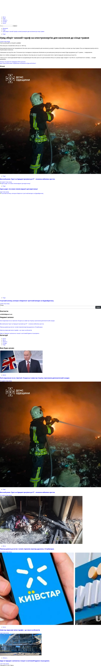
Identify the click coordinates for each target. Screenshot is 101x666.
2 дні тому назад (4, 633)
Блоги (4, 23)
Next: (18, 63)
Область (5, 20)
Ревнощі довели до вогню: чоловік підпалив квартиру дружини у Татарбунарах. (21, 327)
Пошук (2, 305)
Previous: (12, 62)
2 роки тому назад (5, 41)
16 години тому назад (6, 182)
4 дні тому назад (4, 192)
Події (4, 18)
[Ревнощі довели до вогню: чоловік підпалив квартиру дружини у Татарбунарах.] (41, 543)
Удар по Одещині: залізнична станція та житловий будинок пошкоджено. (19, 333)
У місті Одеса (10, 5)
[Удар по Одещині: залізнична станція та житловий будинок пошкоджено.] (21, 655)
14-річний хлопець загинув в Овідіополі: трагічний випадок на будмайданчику (27, 301)
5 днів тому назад (4, 303)
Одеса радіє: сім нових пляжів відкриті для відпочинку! (19, 189)
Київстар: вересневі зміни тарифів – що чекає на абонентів (16, 330)
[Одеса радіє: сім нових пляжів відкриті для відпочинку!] (15, 183)
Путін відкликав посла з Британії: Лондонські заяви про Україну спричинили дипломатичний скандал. (27, 320)
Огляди (5, 21)
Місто (4, 17)
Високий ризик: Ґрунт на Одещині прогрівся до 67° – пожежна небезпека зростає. (27, 179)
